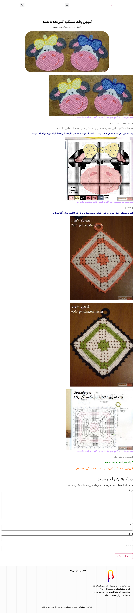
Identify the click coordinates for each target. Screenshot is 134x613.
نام (131, 524)
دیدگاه (129, 490)
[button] (67, 5)
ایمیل (130, 534)
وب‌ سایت (128, 545)
